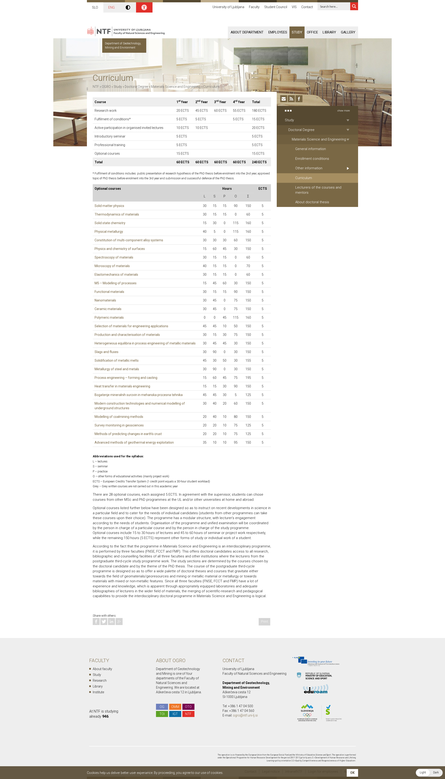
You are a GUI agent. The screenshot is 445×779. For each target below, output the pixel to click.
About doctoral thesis (312, 202)
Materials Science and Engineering (175, 86)
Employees (277, 32)
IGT (175, 714)
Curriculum (211, 86)
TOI (162, 714)
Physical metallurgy (109, 231)
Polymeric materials (109, 317)
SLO (95, 7)
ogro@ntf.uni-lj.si (245, 715)
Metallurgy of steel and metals (117, 369)
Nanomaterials (105, 300)
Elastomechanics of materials (116, 274)
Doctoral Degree (136, 86)
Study (297, 32)
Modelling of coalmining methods (119, 417)
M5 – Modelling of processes (116, 283)
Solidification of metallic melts (117, 360)
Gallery (348, 32)
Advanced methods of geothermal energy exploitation (134, 442)
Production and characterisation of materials (127, 335)
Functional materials (109, 292)
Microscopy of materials (112, 266)
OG (162, 707)
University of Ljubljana (228, 7)
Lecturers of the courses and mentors (318, 189)
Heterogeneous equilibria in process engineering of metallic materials (145, 343)
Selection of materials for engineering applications (131, 326)
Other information (308, 168)
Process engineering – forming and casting (126, 378)
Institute (98, 692)
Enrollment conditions (312, 159)
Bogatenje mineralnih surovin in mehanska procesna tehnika (139, 395)
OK (352, 773)
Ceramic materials (108, 309)
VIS (294, 7)
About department (247, 32)
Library (329, 32)
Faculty (254, 7)
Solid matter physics (109, 206)
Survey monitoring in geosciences (119, 425)
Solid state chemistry (110, 223)
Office (312, 32)
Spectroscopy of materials (114, 257)
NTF (96, 86)
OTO (188, 707)
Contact (307, 7)
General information (310, 149)
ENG (111, 7)
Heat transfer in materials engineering (122, 386)
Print (264, 621)
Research (100, 680)
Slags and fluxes (106, 352)
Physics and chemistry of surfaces (120, 249)
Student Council (275, 7)
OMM (175, 707)
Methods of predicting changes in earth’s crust (128, 434)
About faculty (102, 669)
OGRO (106, 86)
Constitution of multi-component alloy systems (129, 240)
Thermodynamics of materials (117, 214)
